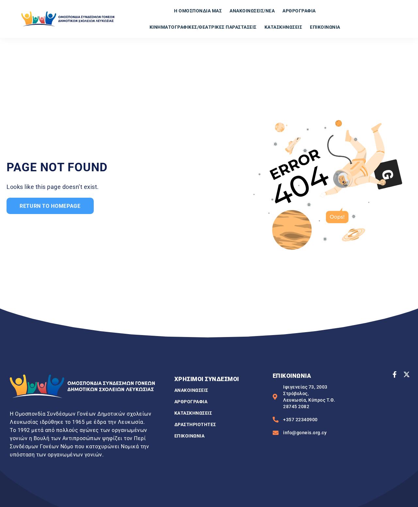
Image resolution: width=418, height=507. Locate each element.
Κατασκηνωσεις (283, 27)
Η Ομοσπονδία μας (198, 10)
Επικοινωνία (325, 27)
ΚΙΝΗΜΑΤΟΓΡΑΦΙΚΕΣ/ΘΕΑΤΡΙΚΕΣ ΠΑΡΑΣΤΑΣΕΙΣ (203, 27)
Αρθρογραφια (299, 10)
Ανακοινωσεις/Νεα (252, 10)
